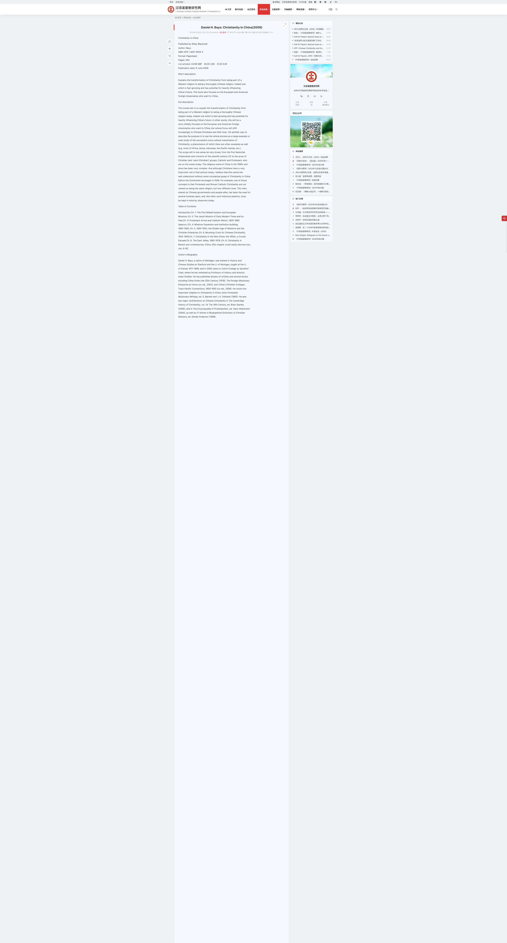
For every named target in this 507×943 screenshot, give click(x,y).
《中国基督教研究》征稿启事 (306, 60)
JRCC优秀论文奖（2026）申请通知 (309, 29)
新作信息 (239, 9)
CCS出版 (302, 2)
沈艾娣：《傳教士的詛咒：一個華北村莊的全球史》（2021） (320, 191)
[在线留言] (326, 2)
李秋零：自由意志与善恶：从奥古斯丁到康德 (313, 216)
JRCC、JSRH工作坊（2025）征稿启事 (311, 157)
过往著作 (197, 17)
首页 (179, 17)
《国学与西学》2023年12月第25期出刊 (311, 168)
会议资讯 (251, 9)
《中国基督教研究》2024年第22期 (309, 239)
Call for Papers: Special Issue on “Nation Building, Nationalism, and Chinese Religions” (309, 37)
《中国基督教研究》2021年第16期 (309, 188)
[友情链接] (316, 2)
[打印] (243, 32)
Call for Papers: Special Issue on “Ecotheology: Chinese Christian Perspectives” (309, 44)
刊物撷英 (288, 9)
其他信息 (263, 9)
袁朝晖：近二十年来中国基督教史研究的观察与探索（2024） (320, 227)
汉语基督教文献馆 (289, 2)
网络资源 (300, 9)
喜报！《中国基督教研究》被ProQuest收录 (309, 33)
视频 (310, 2)
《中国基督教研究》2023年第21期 (309, 165)
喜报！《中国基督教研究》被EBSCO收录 (309, 52)
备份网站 (276, 2)
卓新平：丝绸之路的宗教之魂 (307, 220)
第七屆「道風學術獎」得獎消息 (308, 176)
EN (336, 2)
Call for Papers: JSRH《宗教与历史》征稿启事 (309, 56)
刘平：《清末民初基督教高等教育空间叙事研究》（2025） (319, 208)
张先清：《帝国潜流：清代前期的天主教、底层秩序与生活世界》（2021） (326, 184)
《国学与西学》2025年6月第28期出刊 (311, 204)
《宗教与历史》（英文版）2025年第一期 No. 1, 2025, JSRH (320, 161)
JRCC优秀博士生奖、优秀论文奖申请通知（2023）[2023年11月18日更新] (326, 172)
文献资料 (276, 9)
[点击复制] (308, 96)
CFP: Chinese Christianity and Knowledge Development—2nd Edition (309, 48)
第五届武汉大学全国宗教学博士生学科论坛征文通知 (316, 223)
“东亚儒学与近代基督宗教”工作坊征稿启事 (309, 40)
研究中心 (313, 9)
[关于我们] (321, 2)
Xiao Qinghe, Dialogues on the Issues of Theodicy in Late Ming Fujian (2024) (328, 235)
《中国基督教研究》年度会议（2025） (311, 231)
